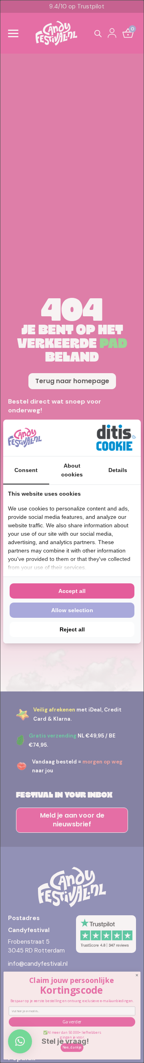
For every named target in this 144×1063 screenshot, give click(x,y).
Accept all (72, 591)
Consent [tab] (26, 470)
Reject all (72, 629)
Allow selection (72, 610)
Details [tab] (117, 470)
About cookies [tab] (72, 470)
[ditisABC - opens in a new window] (116, 437)
